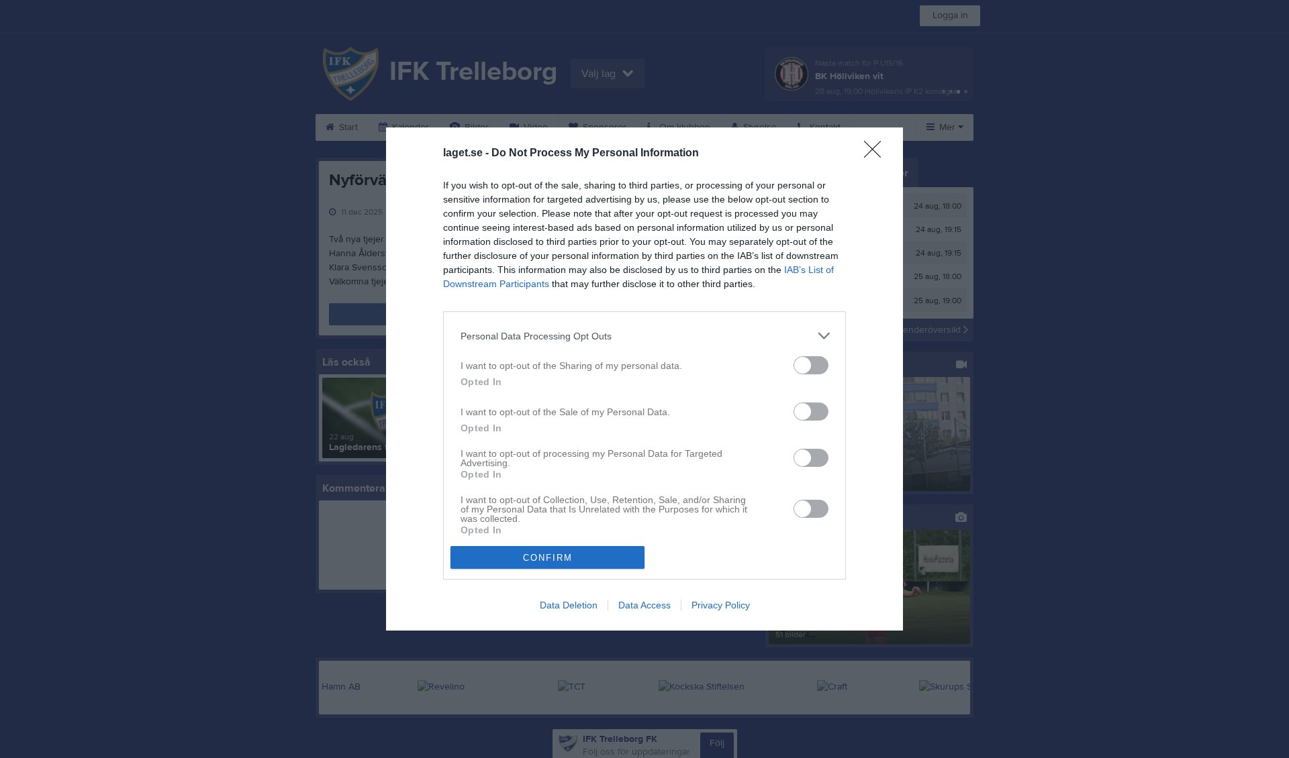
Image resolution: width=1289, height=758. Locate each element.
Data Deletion (569, 605)
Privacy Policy (720, 605)
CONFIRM (548, 558)
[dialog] (644, 379)
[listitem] (644, 336)
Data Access (644, 605)
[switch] (811, 365)
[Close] (877, 153)
